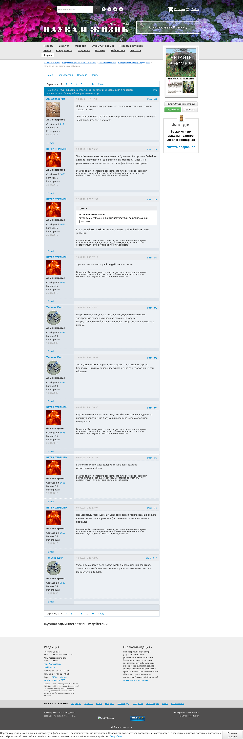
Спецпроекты (64, 50)
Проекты (88, 703)
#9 (155, 507)
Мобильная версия (121, 727)
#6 (155, 357)
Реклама (135, 50)
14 (93, 84)
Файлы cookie (177, 703)
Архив (47, 50)
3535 (62, 332)
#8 (155, 457)
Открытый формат (103, 45)
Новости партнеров (131, 45)
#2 (155, 149)
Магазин (100, 50)
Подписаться (173, 109)
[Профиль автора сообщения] (53, 109)
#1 (155, 99)
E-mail (50, 142)
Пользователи (65, 74)
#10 (155, 558)
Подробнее (116, 736)
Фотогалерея (152, 703)
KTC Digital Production (189, 716)
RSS (155, 90)
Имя (149, 99)
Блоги (99, 703)
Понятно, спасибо (232, 734)
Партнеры (76, 703)
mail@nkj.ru (49, 667)
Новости (48, 45)
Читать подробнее (181, 146)
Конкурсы (109, 703)
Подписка (84, 50)
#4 (155, 257)
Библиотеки (118, 50)
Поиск (49, 74)
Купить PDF (189, 109)
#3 (155, 199)
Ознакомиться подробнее (135, 680)
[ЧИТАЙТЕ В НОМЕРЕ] (181, 39)
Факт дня (80, 45)
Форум (47, 55)
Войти (195, 9)
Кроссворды (123, 703)
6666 (62, 174)
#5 (155, 307)
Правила (82, 74)
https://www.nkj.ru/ (52, 664)
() (181, 9)
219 (62, 124)
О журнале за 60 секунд (168, 27)
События (64, 45)
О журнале (138, 703)
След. (101, 84)
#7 (155, 407)
